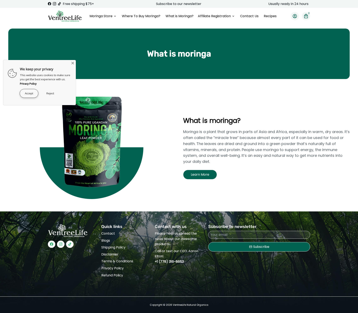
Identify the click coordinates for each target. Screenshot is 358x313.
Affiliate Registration (216, 16)
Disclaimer (110, 254)
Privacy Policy (112, 268)
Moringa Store (103, 16)
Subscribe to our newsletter (179, 3)
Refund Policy (112, 275)
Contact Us (249, 16)
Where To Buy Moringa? (141, 16)
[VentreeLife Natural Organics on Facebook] (49, 3)
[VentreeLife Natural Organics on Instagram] (54, 3)
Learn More (200, 174)
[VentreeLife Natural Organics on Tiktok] (59, 3)
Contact (108, 233)
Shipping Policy (113, 247)
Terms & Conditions (117, 261)
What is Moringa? (180, 16)
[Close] (73, 63)
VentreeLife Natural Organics (190, 305)
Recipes (270, 16)
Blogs (105, 240)
